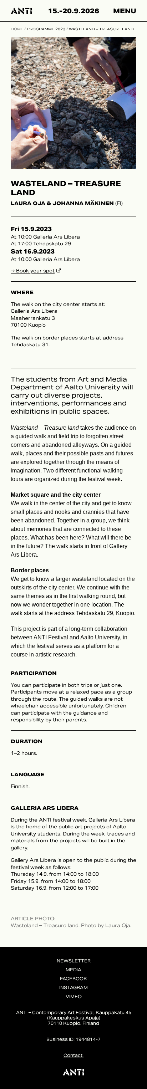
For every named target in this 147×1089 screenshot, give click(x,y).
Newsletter (74, 960)
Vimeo (74, 996)
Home (17, 29)
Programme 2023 (46, 29)
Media (73, 969)
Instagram (73, 987)
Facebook (73, 978)
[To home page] (21, 10)
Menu (124, 11)
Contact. (73, 1055)
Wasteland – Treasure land (101, 29)
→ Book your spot (33, 271)
